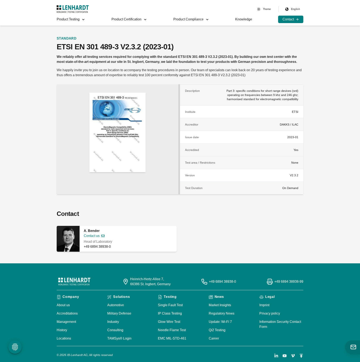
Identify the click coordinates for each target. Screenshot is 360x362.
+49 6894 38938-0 (97, 246)
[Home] (72, 9)
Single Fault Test (170, 305)
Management (66, 321)
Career (214, 338)
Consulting (115, 330)
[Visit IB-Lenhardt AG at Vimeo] (293, 356)
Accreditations (67, 313)
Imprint (264, 305)
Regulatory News (221, 313)
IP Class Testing (170, 313)
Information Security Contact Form (280, 324)
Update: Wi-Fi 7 (220, 321)
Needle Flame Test (172, 330)
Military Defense (119, 313)
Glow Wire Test (169, 321)
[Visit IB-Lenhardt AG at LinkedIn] (276, 356)
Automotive (115, 305)
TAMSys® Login (119, 338)
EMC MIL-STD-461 (172, 338)
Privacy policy (269, 313)
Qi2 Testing (217, 330)
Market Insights (220, 305)
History (62, 330)
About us (63, 305)
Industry (113, 321)
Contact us (92, 236)
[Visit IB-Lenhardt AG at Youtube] (284, 356)
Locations (64, 338)
